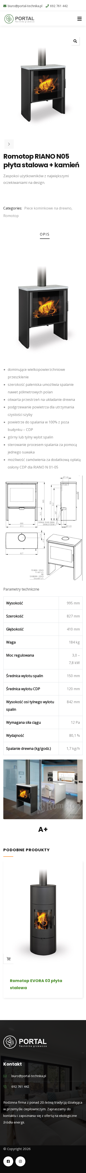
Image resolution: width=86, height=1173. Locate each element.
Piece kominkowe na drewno (47, 208)
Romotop (11, 215)
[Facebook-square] (8, 1161)
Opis (45, 234)
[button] (75, 41)
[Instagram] (20, 1161)
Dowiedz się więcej (9, 959)
